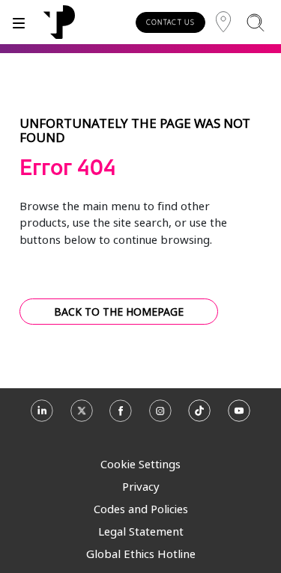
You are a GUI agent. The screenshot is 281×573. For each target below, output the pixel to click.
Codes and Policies (141, 508)
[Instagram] (160, 416)
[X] (81, 416)
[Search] (255, 22)
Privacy (141, 486)
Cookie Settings (140, 463)
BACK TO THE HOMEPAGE (119, 311)
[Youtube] (239, 416)
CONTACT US (170, 22)
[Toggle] (18, 22)
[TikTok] (199, 416)
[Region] (223, 22)
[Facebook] (120, 416)
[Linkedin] (42, 416)
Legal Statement (141, 531)
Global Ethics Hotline (141, 553)
